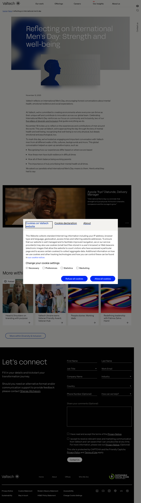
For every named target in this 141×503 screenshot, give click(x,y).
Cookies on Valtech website (37, 225)
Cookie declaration (66, 223)
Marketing (84, 268)
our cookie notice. (36, 257)
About (87, 223)
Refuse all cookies (74, 278)
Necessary (34, 268)
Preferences (51, 268)
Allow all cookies (103, 278)
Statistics (68, 268)
